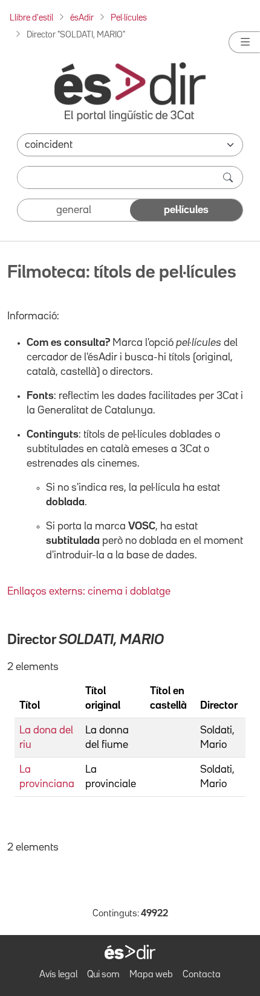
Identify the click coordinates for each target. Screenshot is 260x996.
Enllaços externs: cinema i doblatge (89, 591)
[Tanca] (244, 42)
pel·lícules (186, 210)
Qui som (103, 975)
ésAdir (82, 18)
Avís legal (58, 975)
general (73, 210)
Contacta (202, 975)
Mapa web (151, 975)
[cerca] (229, 177)
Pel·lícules (129, 18)
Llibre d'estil (31, 18)
